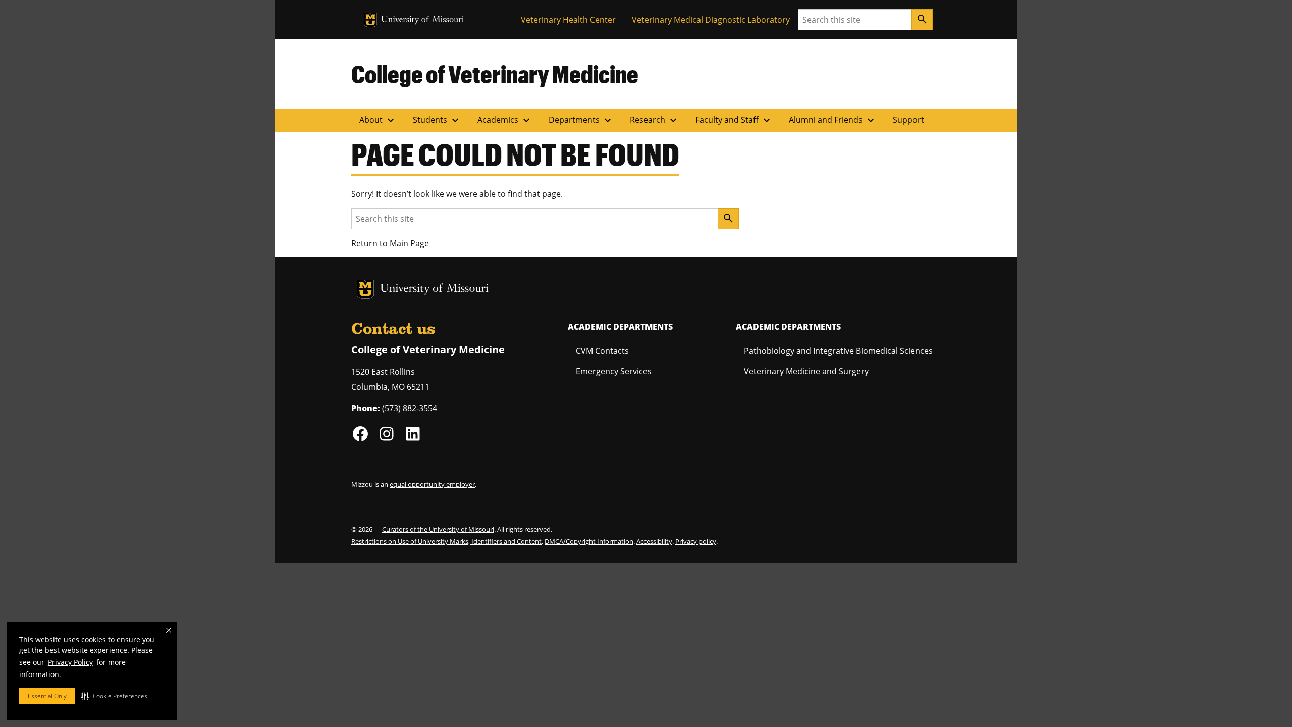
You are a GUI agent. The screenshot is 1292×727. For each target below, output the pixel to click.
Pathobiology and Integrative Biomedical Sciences (838, 350)
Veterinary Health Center (568, 19)
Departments (581, 120)
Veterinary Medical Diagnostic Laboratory (711, 19)
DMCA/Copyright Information (589, 541)
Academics (504, 120)
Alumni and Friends (833, 120)
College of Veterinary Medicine (494, 73)
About (378, 120)
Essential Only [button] (47, 696)
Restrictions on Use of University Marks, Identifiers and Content (446, 541)
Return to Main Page (390, 243)
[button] (114, 696)
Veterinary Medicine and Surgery (806, 371)
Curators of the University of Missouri (438, 529)
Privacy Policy (70, 662)
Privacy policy (695, 541)
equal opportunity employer (432, 484)
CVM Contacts (602, 350)
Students (437, 120)
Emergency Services (614, 371)
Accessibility (654, 541)
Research (654, 120)
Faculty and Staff (734, 120)
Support (908, 119)
